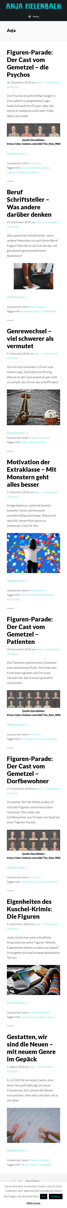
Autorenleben (37, 306)
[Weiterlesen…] (17, 153)
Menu (36, 16)
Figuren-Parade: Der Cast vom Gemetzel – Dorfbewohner (30, 770)
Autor (36, 311)
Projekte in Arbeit (39, 437)
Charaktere (33, 167)
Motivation (13, 599)
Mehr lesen (33, 1203)
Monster (25, 594)
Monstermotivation (42, 594)
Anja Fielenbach (33, 6)
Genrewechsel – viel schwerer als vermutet (30, 338)
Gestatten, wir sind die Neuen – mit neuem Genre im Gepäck (31, 1048)
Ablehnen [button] (55, 1196)
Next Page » (33, 1182)
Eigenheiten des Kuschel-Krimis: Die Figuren (29, 909)
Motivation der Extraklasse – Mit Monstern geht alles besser (31, 473)
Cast (22, 167)
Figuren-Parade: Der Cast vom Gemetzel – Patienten (30, 630)
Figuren (45, 167)
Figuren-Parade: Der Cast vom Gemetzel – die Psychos (30, 63)
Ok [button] (43, 1196)
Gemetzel (32, 172)
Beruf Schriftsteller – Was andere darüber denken (29, 203)
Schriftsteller (48, 311)
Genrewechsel (37, 442)
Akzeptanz (26, 311)
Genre (23, 442)
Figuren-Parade (16, 172)
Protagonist (45, 1164)
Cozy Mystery (28, 1017)
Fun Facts (35, 163)
